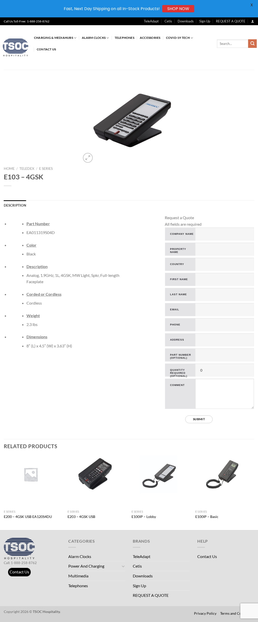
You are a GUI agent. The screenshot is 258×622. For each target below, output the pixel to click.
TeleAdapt (151, 21)
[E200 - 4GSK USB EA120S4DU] (33, 474)
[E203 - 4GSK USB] (97, 474)
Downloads (186, 21)
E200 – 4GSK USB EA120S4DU (28, 516)
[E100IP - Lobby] (161, 474)
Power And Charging (86, 566)
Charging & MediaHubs (53, 38)
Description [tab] (15, 205)
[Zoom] (88, 158)
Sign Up (204, 21)
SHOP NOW (178, 9)
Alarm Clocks (94, 38)
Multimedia (78, 575)
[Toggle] (123, 566)
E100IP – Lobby (144, 516)
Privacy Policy (205, 613)
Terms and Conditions (237, 613)
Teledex (26, 169)
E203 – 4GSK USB (81, 516)
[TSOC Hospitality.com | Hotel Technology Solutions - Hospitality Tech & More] (17, 47)
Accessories (150, 38)
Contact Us (46, 49)
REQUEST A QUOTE (230, 21)
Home (9, 169)
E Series (46, 169)
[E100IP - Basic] (224, 474)
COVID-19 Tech (178, 38)
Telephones (124, 38)
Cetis (168, 21)
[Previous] (4, 492)
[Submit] (252, 43)
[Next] (254, 492)
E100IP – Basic (206, 516)
